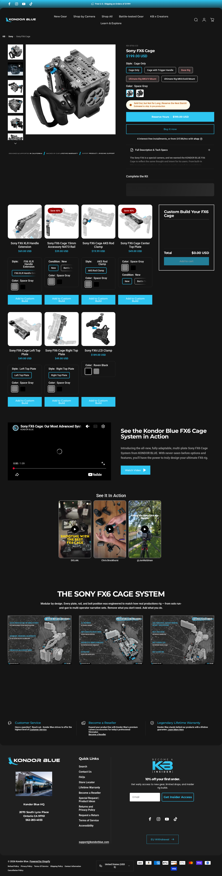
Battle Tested (71, 268)
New (53, 268)
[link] (39, 640)
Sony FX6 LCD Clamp (98, 350)
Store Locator (87, 782)
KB (4, 36)
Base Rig (185, 70)
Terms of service (41, 866)
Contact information (73, 866)
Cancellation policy (15, 870)
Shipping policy (56, 866)
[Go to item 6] (15, 141)
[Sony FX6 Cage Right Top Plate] (61, 329)
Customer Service (38, 729)
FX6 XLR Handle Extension (28, 273)
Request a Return (89, 815)
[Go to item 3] (15, 87)
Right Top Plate (59, 375)
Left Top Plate (21, 375)
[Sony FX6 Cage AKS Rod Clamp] (98, 222)
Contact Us (85, 771)
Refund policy (13, 866)
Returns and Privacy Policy (87, 808)
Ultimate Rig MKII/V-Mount (142, 79)
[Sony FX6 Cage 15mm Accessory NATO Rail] (61, 222)
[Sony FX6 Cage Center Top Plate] (135, 222)
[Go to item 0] (15, 52)
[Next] (107, 94)
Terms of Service (89, 820)
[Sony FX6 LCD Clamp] (98, 329)
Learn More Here (175, 729)
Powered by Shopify (40, 861)
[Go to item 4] (15, 105)
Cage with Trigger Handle (160, 70)
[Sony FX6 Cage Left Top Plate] (25, 329)
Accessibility (86, 825)
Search (83, 766)
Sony (10, 36)
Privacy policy (26, 866)
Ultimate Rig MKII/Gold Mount (179, 79)
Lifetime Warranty (89, 787)
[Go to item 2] (15, 70)
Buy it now (170, 129)
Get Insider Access (178, 797)
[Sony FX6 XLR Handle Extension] (25, 222)
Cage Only (134, 70)
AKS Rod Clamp (96, 270)
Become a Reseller (97, 734)
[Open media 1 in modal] (71, 89)
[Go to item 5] (15, 123)
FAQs (82, 777)
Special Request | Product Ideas (89, 799)
